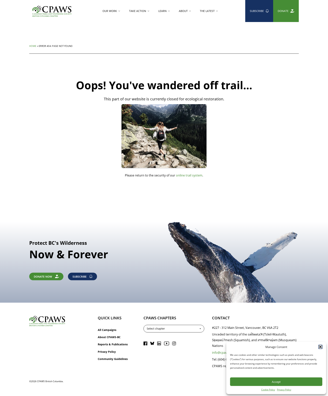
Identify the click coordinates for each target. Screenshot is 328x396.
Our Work (109, 11)
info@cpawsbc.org (225, 352)
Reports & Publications (113, 344)
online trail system (189, 175)
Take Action (137, 11)
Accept (276, 382)
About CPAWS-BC (109, 337)
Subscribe (257, 11)
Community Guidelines (113, 359)
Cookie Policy (268, 389)
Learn (162, 11)
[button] (320, 347)
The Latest (207, 11)
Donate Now (43, 276)
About (183, 11)
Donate (283, 11)
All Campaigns (107, 330)
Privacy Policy (284, 389)
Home (32, 45)
